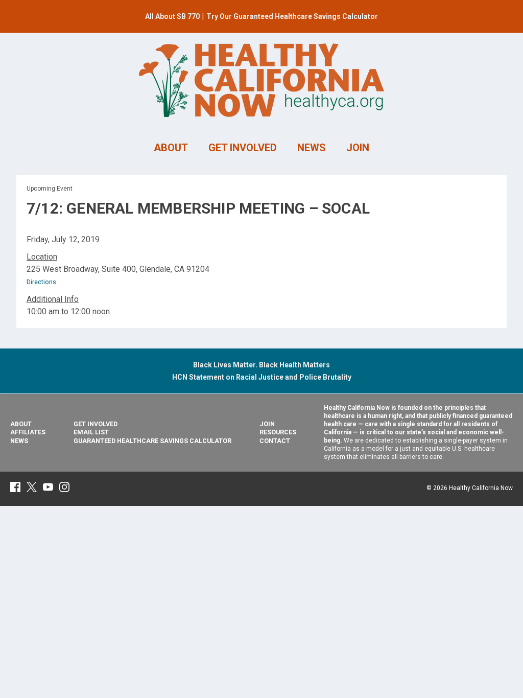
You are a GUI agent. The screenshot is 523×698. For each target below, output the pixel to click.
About (21, 424)
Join (267, 424)
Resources (277, 432)
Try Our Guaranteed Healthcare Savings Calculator (292, 16)
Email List (91, 432)
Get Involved (95, 424)
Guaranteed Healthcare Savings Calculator (152, 441)
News (19, 441)
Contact (274, 441)
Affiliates (27, 432)
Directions (41, 282)
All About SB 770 (172, 16)
